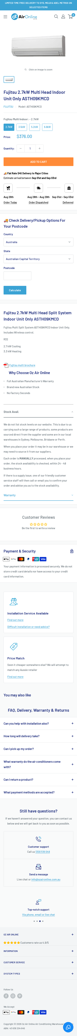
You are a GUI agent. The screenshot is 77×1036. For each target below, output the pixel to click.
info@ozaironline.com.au (45, 879)
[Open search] (56, 17)
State (7, 251)
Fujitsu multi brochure (22, 365)
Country (8, 234)
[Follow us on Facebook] (6, 995)
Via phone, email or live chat (38, 914)
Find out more (15, 619)
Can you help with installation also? (26, 723)
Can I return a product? (18, 779)
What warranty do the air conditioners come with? (32, 764)
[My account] (63, 17)
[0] (70, 16)
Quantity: (9, 148)
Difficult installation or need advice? (28, 626)
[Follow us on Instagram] (12, 995)
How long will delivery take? (22, 736)
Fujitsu (8, 106)
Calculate (15, 290)
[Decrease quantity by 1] (20, 148)
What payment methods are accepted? (29, 792)
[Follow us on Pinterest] (19, 995)
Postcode (9, 268)
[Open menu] (5, 16)
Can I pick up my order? (19, 748)
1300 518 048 (42, 851)
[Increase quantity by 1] (39, 148)
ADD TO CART (38, 161)
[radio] (9, 127)
